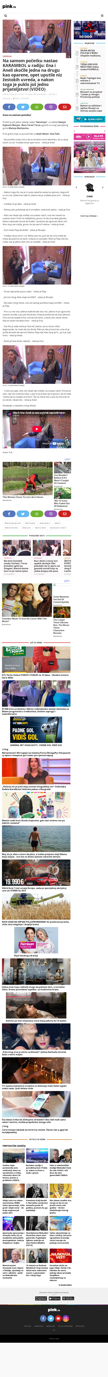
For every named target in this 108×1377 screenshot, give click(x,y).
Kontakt (27, 1326)
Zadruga (7, 56)
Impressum (50, 1326)
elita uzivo (26, 528)
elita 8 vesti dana (11, 528)
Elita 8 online (30, 523)
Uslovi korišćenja (65, 1326)
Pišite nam (80, 1326)
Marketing (39, 1326)
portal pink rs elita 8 (57, 528)
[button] (6, 552)
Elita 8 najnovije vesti (13, 523)
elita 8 (57, 523)
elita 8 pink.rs (45, 523)
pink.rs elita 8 (40, 528)
